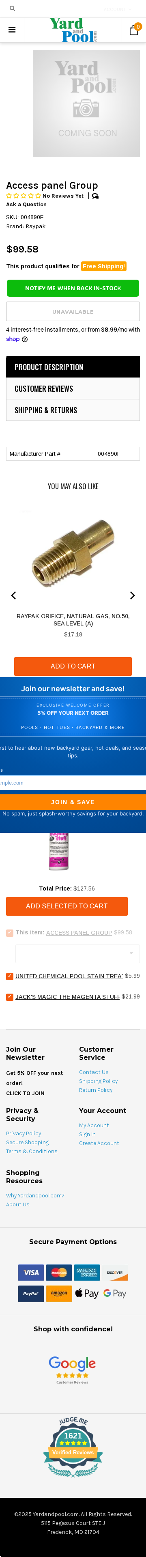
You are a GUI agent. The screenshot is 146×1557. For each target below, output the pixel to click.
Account (115, 9)
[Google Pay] (115, 1293)
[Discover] (115, 1272)
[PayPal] (31, 1293)
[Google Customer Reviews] (72, 1369)
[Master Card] (59, 1272)
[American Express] (87, 1272)
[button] (24, 195)
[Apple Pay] (87, 1293)
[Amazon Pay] (59, 1293)
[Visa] (31, 1272)
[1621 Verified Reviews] (73, 1479)
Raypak (36, 226)
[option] (86, 103)
